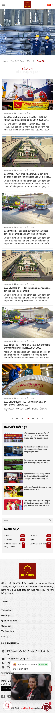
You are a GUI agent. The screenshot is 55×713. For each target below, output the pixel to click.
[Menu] (3, 4)
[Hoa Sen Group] (27, 4)
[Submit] (49, 520)
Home (5, 61)
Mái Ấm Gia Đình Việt (37, 544)
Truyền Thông (17, 61)
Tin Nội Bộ (33, 536)
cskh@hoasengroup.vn (17, 658)
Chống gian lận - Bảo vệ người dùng (13, 545)
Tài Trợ (8, 539)
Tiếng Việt (50, 4)
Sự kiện (32, 539)
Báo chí (30, 61)
